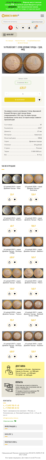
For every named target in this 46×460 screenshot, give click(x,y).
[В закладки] (39, 100)
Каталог (8, 434)
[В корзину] (9, 199)
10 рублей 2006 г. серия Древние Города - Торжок (12, 313)
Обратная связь (8, 421)
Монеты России (20, 40)
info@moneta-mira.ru (10, 418)
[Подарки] (10, 28)
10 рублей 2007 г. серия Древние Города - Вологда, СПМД (12, 251)
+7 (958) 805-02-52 (12, 408)
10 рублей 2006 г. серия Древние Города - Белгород (33, 188)
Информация (10, 426)
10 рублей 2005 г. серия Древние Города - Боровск (33, 344)
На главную (9, 40)
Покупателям (10, 442)
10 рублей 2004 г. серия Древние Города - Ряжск (33, 282)
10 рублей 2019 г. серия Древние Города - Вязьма (12, 219)
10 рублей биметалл (33, 40)
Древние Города (23, 43)
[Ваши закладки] (23, 27)
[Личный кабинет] (29, 27)
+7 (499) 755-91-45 (12, 405)
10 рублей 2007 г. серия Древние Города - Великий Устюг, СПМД (33, 314)
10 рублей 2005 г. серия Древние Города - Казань (12, 282)
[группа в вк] (15, 421)
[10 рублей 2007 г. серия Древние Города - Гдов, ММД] (23, 63)
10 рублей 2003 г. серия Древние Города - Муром (33, 219)
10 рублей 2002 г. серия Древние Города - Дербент (33, 250)
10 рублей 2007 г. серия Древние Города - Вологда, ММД (12, 345)
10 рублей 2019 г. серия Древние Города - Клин (12, 187)
